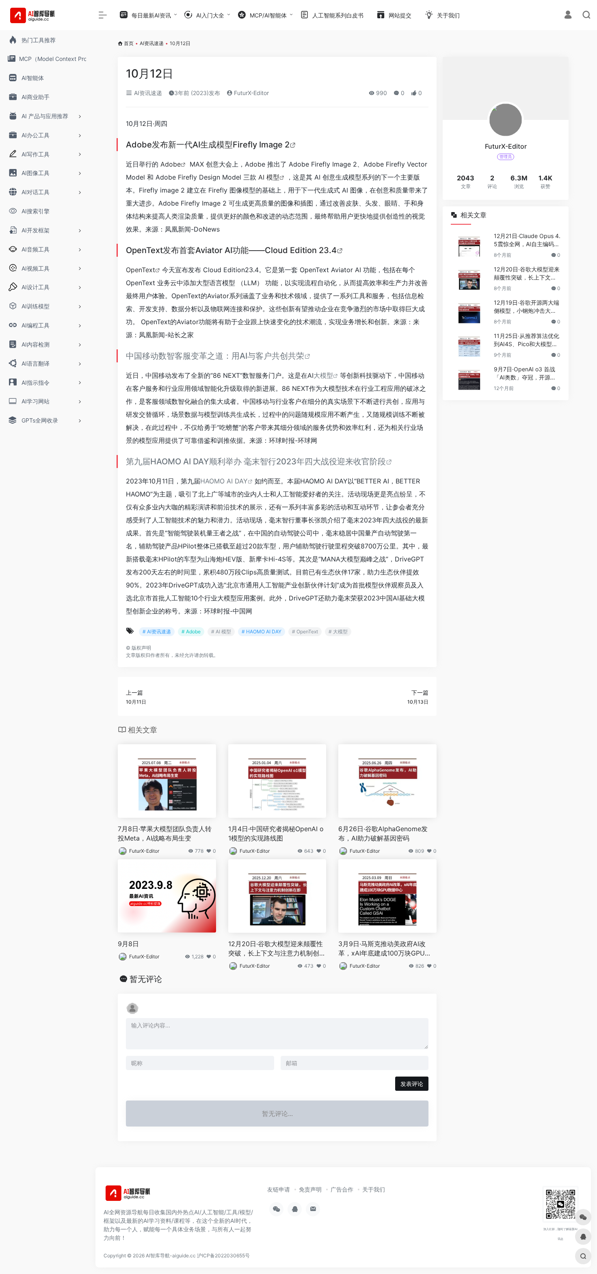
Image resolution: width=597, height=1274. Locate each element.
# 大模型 (338, 631)
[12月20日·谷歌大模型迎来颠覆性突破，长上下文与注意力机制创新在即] (469, 278)
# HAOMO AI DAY (261, 631)
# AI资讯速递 (157, 631)
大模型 (323, 375)
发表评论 (411, 1083)
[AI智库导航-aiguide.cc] (140, 1196)
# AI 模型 (221, 631)
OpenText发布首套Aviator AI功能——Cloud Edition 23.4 (231, 250)
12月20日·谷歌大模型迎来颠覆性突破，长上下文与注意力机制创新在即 (277, 949)
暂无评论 (146, 979)
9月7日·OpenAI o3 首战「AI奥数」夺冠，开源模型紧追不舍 (525, 373)
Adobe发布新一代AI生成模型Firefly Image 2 (208, 145)
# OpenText (305, 631)
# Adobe (191, 631)
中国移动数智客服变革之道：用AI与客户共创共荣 (215, 356)
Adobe (170, 164)
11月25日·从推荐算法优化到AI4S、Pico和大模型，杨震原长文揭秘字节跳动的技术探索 (526, 340)
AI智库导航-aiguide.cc (171, 1255)
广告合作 (342, 1189)
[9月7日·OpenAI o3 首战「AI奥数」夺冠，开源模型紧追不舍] (469, 378)
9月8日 (128, 944)
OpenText (140, 270)
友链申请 (278, 1189)
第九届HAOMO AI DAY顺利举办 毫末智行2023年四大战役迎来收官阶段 (256, 461)
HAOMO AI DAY (224, 481)
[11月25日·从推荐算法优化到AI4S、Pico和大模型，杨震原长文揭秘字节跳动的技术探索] (469, 345)
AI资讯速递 (152, 43)
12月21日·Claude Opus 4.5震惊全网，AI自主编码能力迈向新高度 (527, 240)
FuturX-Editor (250, 92)
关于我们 (373, 1189)
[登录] (568, 16)
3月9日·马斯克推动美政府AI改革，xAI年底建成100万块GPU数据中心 (384, 949)
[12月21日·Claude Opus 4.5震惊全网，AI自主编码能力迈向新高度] (469, 245)
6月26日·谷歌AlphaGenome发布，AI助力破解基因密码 (383, 833)
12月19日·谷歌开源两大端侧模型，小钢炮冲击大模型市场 (526, 307)
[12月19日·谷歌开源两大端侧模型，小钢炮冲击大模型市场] (469, 312)
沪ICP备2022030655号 (223, 1255)
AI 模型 (268, 177)
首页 (129, 43)
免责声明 (310, 1189)
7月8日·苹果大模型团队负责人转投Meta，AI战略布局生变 (165, 833)
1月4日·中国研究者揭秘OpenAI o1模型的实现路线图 (276, 833)
